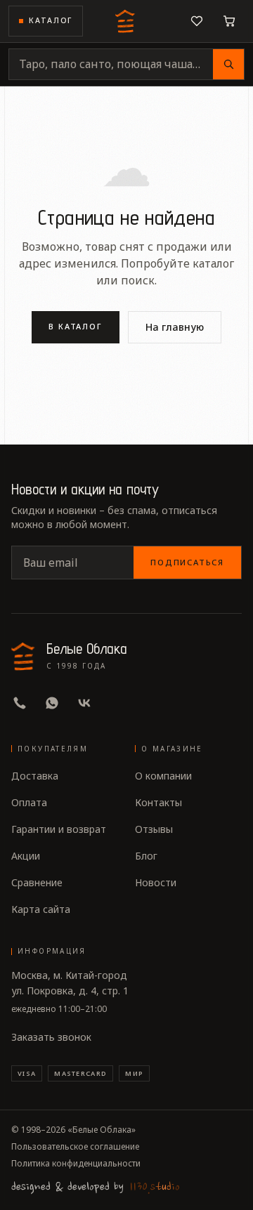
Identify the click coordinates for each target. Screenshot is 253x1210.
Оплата (29, 802)
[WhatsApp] (52, 703)
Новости (155, 882)
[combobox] (111, 64)
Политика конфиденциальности (76, 1163)
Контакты (158, 802)
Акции (25, 855)
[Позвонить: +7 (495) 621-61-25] (19, 703)
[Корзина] (229, 21)
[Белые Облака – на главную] (126, 21)
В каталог (75, 326)
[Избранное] (196, 21)
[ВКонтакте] (84, 703)
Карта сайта (40, 909)
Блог (146, 855)
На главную (174, 327)
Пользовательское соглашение (75, 1146)
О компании (163, 775)
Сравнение (37, 882)
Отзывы (154, 829)
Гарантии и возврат (58, 829)
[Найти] (228, 64)
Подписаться (187, 562)
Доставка (34, 775)
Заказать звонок (51, 1037)
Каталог (50, 20)
